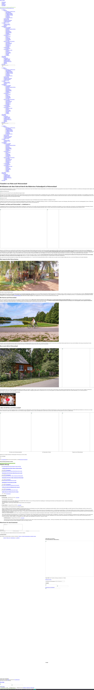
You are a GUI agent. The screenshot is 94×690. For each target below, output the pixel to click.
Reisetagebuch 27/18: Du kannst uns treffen (9, 482)
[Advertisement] (69, 671)
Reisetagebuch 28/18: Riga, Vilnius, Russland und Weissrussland (12, 477)
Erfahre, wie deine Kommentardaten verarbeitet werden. (27, 536)
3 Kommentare (25, 459)
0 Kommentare (8, 470)
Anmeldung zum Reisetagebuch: (50, 581)
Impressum (28, 687)
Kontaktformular (17, 679)
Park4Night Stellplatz (17, 295)
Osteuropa (21, 459)
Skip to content (2, 0)
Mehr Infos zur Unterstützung (50, 587)
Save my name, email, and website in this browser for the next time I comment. (13, 532)
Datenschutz (32, 687)
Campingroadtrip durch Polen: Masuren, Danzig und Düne (12, 468)
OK (34, 689)
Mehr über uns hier (48, 579)
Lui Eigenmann (3, 459)
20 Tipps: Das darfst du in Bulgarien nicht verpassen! (11, 487)
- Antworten (17, 497)
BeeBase (24, 687)
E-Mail (8, 679)
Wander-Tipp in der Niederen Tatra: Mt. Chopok (10, 491)
